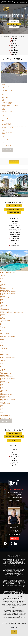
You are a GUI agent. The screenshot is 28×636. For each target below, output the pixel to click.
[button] (2, 184)
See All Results (7, 150)
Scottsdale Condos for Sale (15, 499)
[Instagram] (10, 543)
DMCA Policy (18, 555)
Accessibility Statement (14, 557)
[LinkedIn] (15, 543)
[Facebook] (5, 543)
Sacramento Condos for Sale (15, 502)
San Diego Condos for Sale (15, 497)
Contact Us (14, 627)
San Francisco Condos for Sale (15, 496)
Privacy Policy (10, 555)
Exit (14, 631)
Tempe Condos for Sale (15, 500)
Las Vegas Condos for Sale (15, 492)
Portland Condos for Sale (15, 494)
